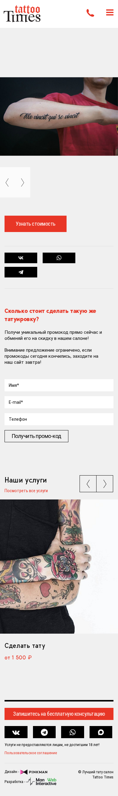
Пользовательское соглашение (31, 753)
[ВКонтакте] (21, 258)
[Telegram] (21, 272)
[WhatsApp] (59, 258)
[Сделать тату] (59, 566)
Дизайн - (12, 772)
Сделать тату (25, 645)
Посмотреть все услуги (26, 491)
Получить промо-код (36, 436)
